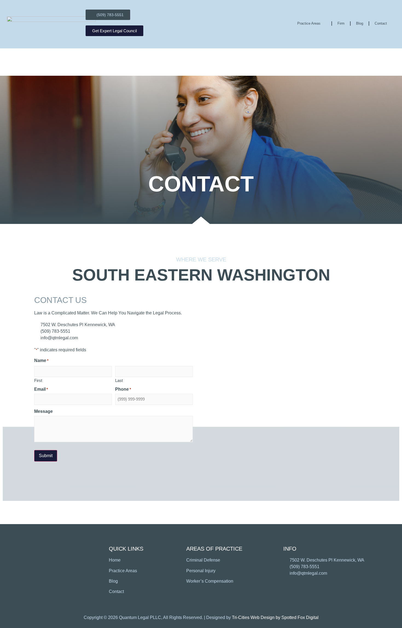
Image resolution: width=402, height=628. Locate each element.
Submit (46, 455)
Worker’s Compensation (209, 581)
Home (115, 560)
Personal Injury (200, 570)
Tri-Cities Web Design (253, 617)
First (38, 380)
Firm (341, 23)
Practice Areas (309, 23)
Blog (359, 23)
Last (119, 380)
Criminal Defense (203, 560)
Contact (381, 23)
